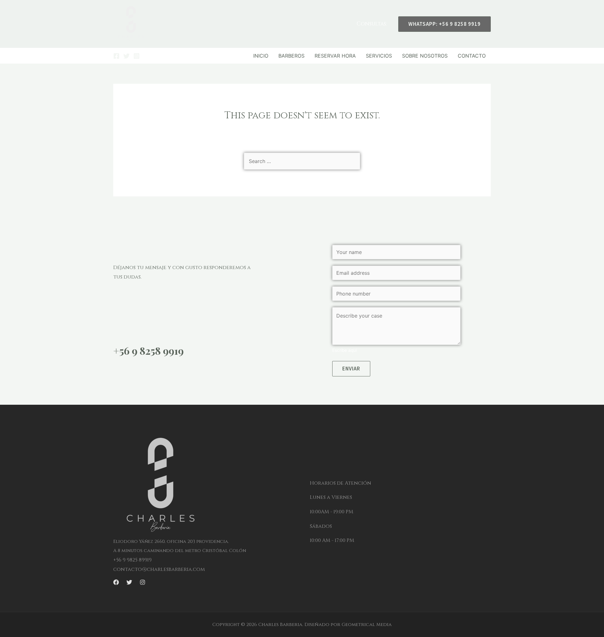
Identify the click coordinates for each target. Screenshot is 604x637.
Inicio (260, 56)
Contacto (472, 56)
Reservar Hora (335, 56)
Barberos (291, 56)
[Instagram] (136, 56)
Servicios (379, 56)
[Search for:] (302, 161)
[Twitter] (126, 56)
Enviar (351, 368)
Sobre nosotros (425, 56)
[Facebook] (116, 56)
